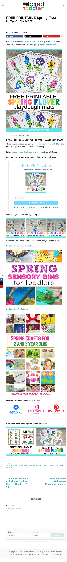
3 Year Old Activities (23, 465)
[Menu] (3, 6)
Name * (11, 532)
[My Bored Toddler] (33, 6)
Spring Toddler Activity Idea (44, 45)
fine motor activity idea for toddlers (47, 144)
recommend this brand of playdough (28, 152)
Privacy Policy (17, 207)
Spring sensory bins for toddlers (20, 246)
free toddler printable (30, 42)
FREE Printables (50, 465)
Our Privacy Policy (41, 552)
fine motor (43, 465)
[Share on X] (1, 283)
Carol (9, 463)
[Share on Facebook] (1, 280)
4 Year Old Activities (34, 465)
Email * (37, 532)
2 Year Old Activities (11, 465)
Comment (10, 505)
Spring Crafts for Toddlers (17, 309)
